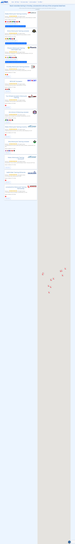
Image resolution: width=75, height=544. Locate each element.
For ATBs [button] (40, 2)
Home (13, 2)
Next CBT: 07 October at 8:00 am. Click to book (15, 26)
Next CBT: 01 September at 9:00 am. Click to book (16, 43)
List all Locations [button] (32, 2)
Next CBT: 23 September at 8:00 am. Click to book (16, 61)
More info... (8, 76)
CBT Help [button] (17, 2)
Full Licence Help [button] (24, 2)
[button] (48, 286)
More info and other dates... (11, 23)
